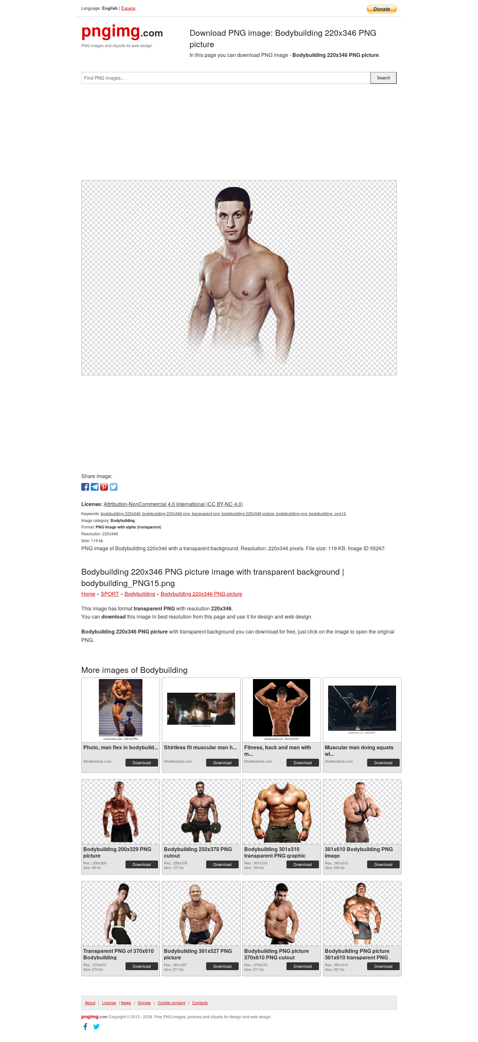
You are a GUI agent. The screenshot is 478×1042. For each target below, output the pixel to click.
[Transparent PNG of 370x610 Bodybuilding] (120, 913)
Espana (128, 8)
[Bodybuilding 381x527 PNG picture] (201, 913)
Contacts (200, 1002)
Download (142, 762)
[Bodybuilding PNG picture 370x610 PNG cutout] (281, 913)
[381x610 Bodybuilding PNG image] (362, 812)
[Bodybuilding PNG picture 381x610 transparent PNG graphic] (362, 913)
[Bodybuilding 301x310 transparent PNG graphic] (282, 812)
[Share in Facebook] (85, 487)
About (90, 1002)
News (126, 1002)
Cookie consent (171, 1002)
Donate (144, 1002)
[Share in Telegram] (95, 487)
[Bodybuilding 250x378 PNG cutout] (201, 812)
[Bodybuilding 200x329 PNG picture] (120, 812)
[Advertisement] (239, 134)
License (109, 1002)
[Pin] (104, 487)
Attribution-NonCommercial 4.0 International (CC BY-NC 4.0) (173, 504)
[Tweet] (113, 487)
